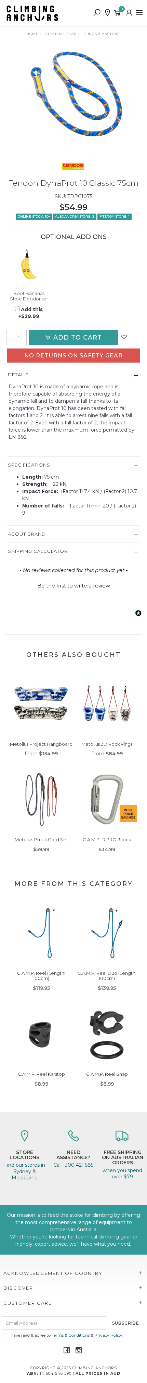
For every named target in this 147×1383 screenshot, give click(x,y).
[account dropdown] (129, 13)
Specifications (29, 465)
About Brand (27, 534)
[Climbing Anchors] (34, 13)
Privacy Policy (108, 1335)
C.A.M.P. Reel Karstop (41, 1074)
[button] (73, 584)
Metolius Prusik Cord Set (41, 839)
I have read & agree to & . (66, 1335)
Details (18, 374)
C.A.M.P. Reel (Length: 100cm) (41, 975)
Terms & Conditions (71, 1335)
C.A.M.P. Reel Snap (107, 1074)
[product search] (97, 13)
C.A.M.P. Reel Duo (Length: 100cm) (107, 975)
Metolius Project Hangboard (41, 744)
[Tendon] (73, 166)
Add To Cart (76, 337)
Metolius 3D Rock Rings (106, 744)
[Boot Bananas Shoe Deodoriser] (29, 264)
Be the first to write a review (73, 585)
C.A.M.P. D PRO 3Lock (107, 839)
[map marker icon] (107, 13)
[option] (73, 96)
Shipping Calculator (38, 551)
